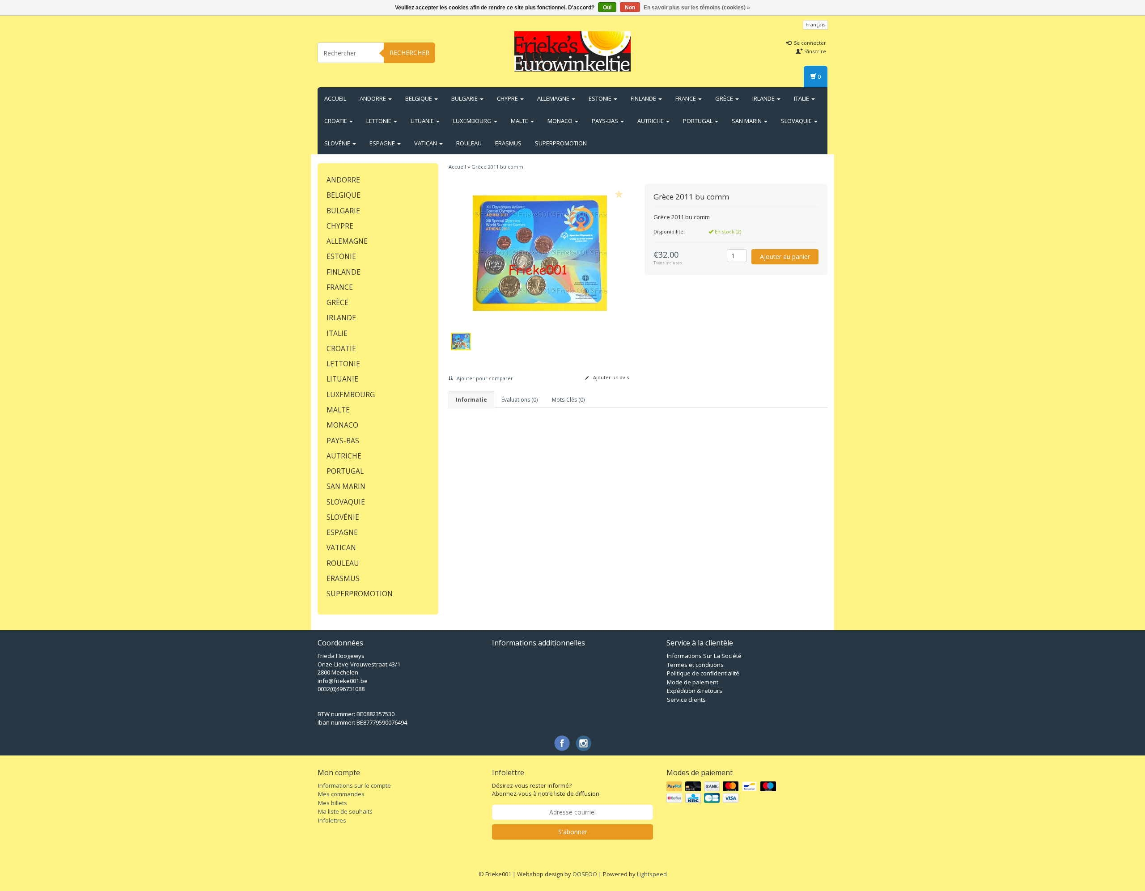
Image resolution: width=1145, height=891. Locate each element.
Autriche (651, 121)
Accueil (335, 98)
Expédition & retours (694, 691)
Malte (520, 121)
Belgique (419, 98)
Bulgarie (465, 98)
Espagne (382, 143)
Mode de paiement (692, 682)
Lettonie (379, 121)
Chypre (508, 98)
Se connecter (809, 42)
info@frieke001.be (343, 681)
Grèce (724, 98)
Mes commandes (341, 794)
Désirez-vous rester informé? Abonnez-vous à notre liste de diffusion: (546, 789)
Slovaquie (797, 121)
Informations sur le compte (354, 785)
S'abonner (572, 831)
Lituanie (423, 121)
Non (630, 7)
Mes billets (332, 803)
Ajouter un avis (610, 377)
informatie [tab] (471, 399)
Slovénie (338, 143)
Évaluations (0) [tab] (519, 399)
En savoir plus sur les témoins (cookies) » (697, 7)
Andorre (373, 98)
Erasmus (508, 143)
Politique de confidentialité (703, 673)
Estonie (601, 98)
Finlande (644, 98)
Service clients (686, 700)
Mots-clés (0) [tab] (568, 399)
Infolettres (332, 820)
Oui (607, 7)
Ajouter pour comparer (484, 378)
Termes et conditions (695, 665)
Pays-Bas (605, 121)
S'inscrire (814, 51)
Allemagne (554, 98)
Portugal (698, 121)
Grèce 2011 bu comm (497, 166)
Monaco (560, 121)
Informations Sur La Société (704, 656)
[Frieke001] (572, 51)
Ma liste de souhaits (345, 811)
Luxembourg (473, 121)
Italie (802, 98)
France (686, 98)
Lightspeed (652, 874)
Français (815, 24)
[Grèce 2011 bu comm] (540, 253)
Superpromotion (561, 143)
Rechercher (409, 52)
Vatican (426, 143)
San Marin (747, 121)
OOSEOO (584, 874)
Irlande (764, 98)
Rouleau (469, 143)
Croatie (336, 121)
